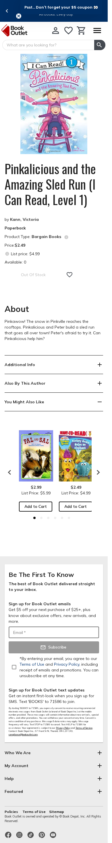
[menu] (97, 30)
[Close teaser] (19, 16)
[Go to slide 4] (55, 518)
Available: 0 (15, 262)
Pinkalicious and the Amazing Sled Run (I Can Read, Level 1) (50, 184)
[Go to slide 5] (62, 518)
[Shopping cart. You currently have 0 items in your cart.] (81, 30)
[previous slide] (7, 11)
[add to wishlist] (69, 275)
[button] (61, 7)
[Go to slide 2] (41, 518)
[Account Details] (55, 30)
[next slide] (97, 472)
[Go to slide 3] (48, 518)
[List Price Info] (7, 253)
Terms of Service (84, 727)
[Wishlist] (68, 30)
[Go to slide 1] (34, 518)
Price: (15, 245)
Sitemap (56, 811)
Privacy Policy (63, 727)
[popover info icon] (66, 237)
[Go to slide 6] (69, 518)
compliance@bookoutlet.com (23, 734)
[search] (99, 45)
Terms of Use (34, 811)
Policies (12, 811)
